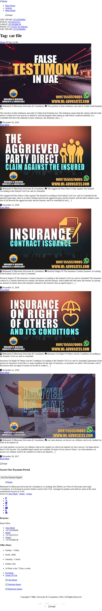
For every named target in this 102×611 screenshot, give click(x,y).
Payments (9, 573)
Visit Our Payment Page (10, 477)
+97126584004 (19, 19)
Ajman (29, 494)
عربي (55, 604)
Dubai (22, 494)
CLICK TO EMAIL (19, 27)
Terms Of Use (11, 575)
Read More (4, 125)
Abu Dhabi (13, 494)
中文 (39, 604)
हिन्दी (47, 604)
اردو (63, 604)
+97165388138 (14, 24)
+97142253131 (13, 22)
